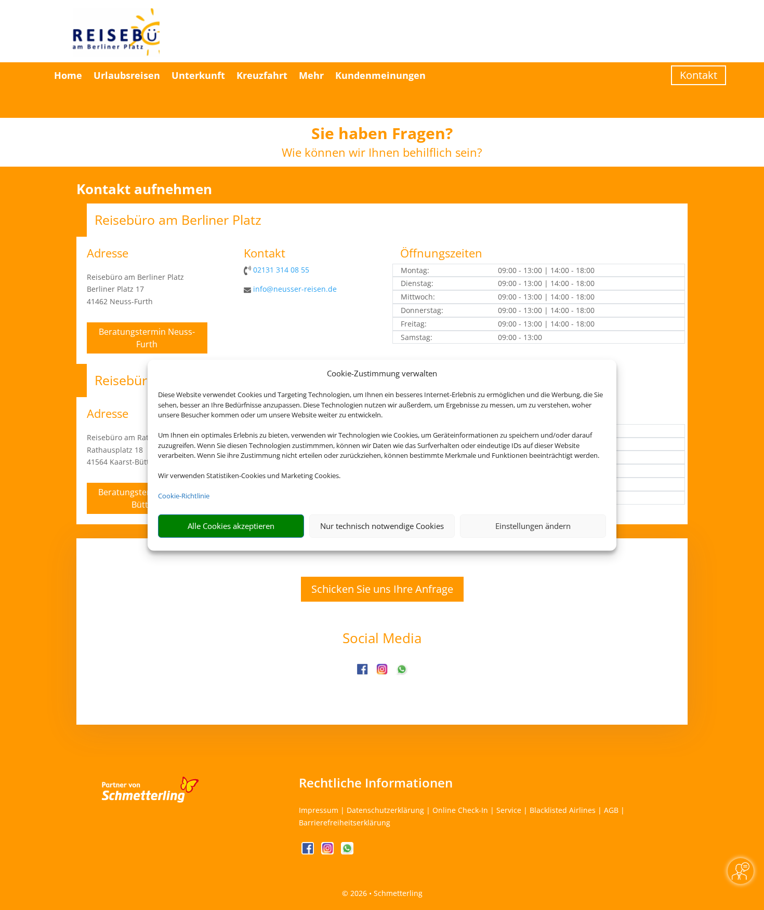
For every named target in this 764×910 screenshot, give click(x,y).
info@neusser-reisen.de (295, 289)
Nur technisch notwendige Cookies (382, 526)
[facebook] (363, 672)
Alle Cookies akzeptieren (231, 526)
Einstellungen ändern (533, 526)
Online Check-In (460, 810)
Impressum (318, 810)
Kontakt (698, 75)
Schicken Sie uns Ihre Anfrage (382, 589)
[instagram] (383, 672)
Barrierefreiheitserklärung (344, 822)
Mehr (311, 75)
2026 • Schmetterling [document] (385, 893)
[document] (382, 136)
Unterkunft (198, 75)
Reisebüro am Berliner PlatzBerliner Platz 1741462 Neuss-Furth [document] (135, 289)
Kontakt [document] (264, 254)
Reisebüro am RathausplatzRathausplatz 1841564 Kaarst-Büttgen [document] (135, 449)
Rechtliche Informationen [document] (376, 783)
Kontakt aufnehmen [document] (144, 189)
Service (508, 810)
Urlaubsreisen (127, 75)
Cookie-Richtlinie (183, 495)
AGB (611, 810)
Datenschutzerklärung (385, 810)
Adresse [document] (107, 254)
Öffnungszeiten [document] (441, 254)
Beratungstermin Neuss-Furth (147, 338)
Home (68, 75)
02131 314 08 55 (281, 270)
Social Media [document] (382, 639)
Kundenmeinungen (380, 75)
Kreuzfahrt (261, 75)
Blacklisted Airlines (563, 810)
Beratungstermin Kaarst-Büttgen (146, 498)
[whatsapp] (402, 672)
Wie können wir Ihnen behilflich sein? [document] (382, 153)
